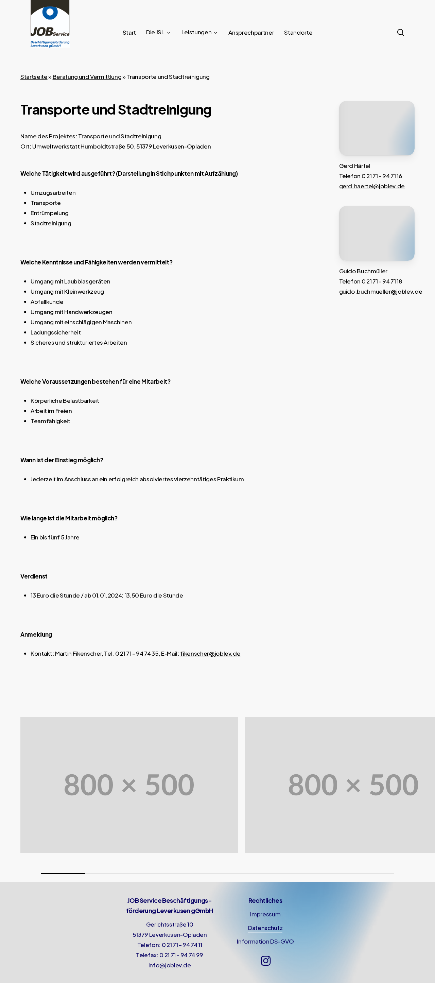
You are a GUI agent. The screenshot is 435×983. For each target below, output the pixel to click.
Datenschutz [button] (265, 927)
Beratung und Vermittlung (87, 76)
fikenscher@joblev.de (210, 653)
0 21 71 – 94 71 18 (382, 281)
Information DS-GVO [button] (265, 941)
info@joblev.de (170, 965)
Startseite (34, 76)
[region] (217, 795)
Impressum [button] (265, 914)
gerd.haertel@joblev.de (372, 186)
